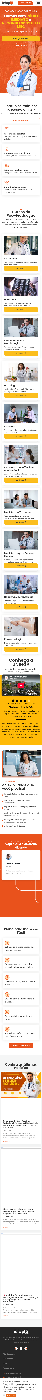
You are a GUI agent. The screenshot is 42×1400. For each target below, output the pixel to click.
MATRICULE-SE (25, 3)
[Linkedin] (25, 1348)
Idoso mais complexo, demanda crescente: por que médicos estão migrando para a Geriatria (19, 1211)
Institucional (8, 1359)
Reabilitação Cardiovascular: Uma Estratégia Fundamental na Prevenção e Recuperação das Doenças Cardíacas (20, 1298)
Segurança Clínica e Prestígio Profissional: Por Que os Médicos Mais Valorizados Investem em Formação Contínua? (20, 1124)
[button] (4, 1395)
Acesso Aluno (8, 1368)
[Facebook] (16, 1348)
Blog (5, 1363)
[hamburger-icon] (38, 3)
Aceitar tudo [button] (11, 1395)
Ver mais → (6, 1141)
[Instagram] (21, 1348)
